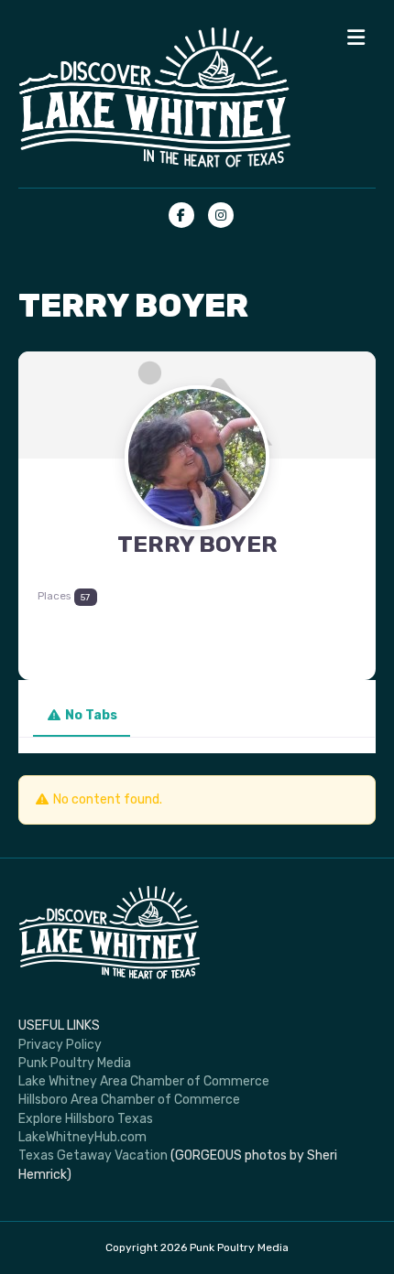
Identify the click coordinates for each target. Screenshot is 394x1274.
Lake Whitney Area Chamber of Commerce (143, 1081)
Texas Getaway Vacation (93, 1155)
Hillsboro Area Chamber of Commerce (129, 1099)
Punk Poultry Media (74, 1063)
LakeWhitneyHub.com (82, 1137)
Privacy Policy (60, 1045)
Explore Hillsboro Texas (85, 1119)
